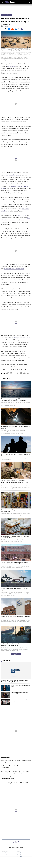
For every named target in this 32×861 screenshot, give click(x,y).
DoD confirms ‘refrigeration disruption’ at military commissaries (15, 766)
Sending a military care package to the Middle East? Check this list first (15, 537)
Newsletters (19, 854)
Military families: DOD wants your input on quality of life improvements (16, 455)
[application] (16, 670)
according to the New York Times (14, 269)
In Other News (5, 379)
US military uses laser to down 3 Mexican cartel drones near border (14, 783)
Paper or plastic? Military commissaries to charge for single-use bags (16, 510)
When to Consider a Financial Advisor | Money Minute (20, 686)
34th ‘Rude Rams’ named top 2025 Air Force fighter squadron (15, 427)
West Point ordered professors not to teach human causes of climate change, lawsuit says (15, 772)
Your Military (6, 15)
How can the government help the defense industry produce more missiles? (20, 700)
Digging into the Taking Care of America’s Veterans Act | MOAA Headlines (19, 693)
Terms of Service (6, 854)
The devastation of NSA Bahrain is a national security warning (16, 761)
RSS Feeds (19, 856)
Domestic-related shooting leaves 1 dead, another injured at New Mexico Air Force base (15, 563)
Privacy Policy (5, 853)
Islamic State (11, 66)
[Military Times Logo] (10, 2)
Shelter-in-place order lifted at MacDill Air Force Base (14, 589)
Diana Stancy (6, 24)
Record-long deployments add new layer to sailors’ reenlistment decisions (15, 777)
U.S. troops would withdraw (12, 175)
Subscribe (19, 853)
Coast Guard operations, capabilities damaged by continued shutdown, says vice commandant (15, 399)
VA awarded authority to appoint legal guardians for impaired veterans (15, 617)
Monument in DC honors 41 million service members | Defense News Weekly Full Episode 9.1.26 (14, 681)
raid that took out (21, 215)
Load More (16, 654)
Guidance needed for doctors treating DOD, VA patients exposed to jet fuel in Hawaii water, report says (15, 482)
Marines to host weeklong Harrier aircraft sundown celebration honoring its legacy (15, 644)
